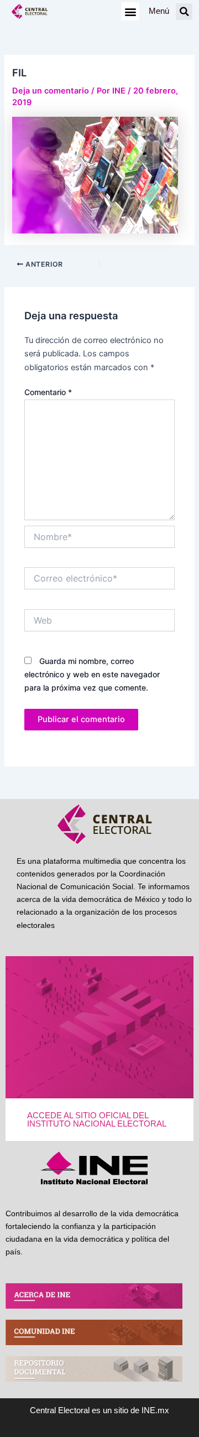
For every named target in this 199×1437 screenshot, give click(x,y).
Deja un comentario (50, 91)
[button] (130, 11)
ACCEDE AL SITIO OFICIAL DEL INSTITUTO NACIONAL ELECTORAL (96, 1119)
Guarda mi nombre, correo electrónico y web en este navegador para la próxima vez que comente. (92, 674)
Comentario (48, 392)
